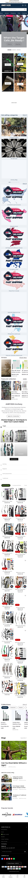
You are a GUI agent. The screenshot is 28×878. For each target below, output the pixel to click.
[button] (25, 5)
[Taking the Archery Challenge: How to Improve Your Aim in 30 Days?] (6, 778)
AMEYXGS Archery (15, 871)
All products (4, 829)
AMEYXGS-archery (12, 766)
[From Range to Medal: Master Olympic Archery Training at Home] (6, 787)
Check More (18, 44)
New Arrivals (4, 841)
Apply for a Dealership (13, 416)
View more (6, 368)
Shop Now (9, 44)
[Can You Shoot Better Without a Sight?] (14, 750)
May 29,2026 (3, 766)
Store (2, 831)
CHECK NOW (14, 102)
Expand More (23, 737)
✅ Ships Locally (5, 834)
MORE (25, 379)
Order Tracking (4, 839)
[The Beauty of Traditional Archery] (6, 796)
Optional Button (14, 459)
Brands (3, 836)
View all (25, 115)
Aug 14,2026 (15, 780)
